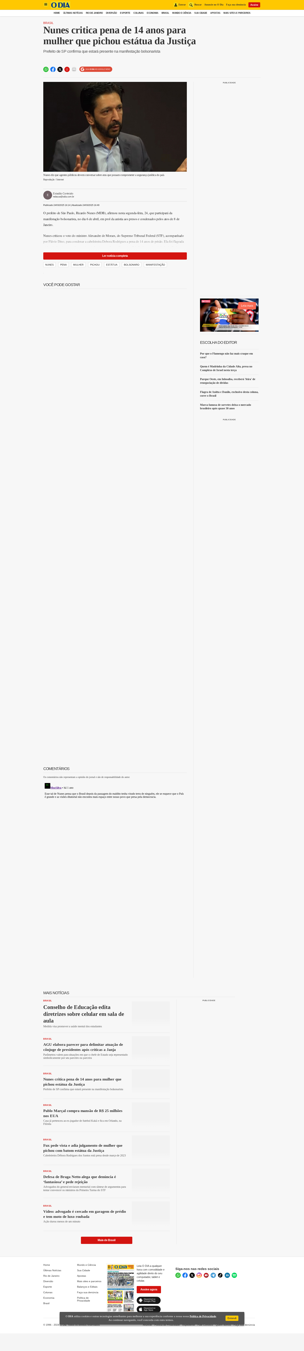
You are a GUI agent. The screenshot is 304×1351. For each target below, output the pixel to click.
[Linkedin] (227, 1275)
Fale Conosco (205, 1324)
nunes (49, 264)
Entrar (182, 4)
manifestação (155, 264)
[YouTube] (206, 1275)
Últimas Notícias (73, 13)
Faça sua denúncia (236, 4)
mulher (78, 264)
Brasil (165, 13)
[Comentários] (74, 69)
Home (57, 13)
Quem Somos (223, 1324)
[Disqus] (115, 826)
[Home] (60, 7)
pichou (95, 264)
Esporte (125, 13)
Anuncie (147, 1324)
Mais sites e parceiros (89, 1281)
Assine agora (148, 1289)
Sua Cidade (200, 13)
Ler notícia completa (115, 255)
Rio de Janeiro (94, 13)
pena (63, 264)
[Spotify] (234, 1275)
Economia (152, 13)
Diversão (111, 13)
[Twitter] (192, 1275)
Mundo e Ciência (181, 13)
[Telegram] (213, 1275)
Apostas (215, 13)
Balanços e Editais (87, 1286)
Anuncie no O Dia (213, 4)
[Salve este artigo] (67, 69)
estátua (111, 264)
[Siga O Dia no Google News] (95, 69)
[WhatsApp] (178, 1275)
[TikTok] (220, 1275)
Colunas (138, 13)
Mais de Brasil (106, 1240)
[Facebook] (185, 1275)
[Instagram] (199, 1275)
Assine (254, 4)
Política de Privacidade (83, 1299)
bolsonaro (131, 264)
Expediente (188, 1324)
